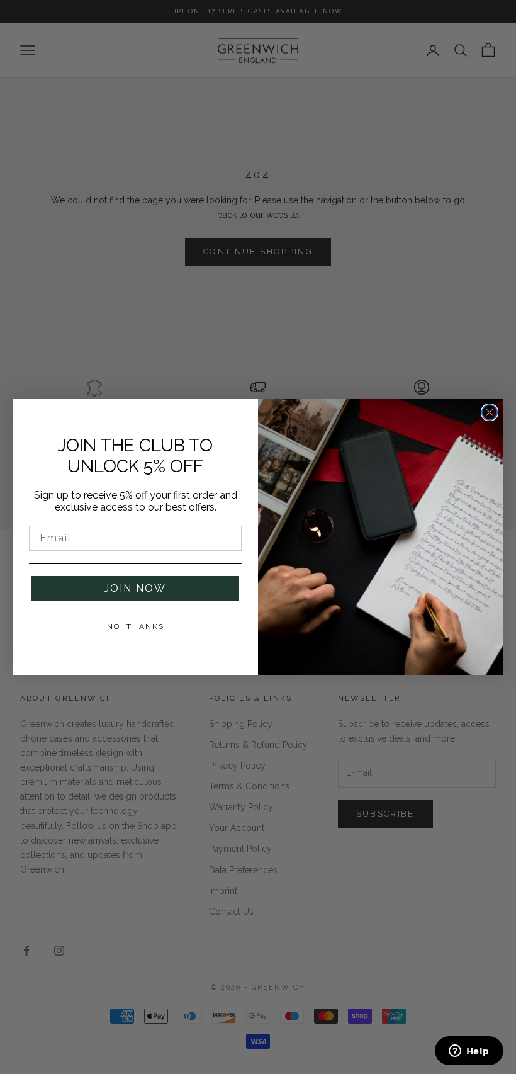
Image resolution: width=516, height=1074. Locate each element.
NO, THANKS (135, 626)
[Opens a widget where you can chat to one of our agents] (468, 1052)
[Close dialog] (489, 412)
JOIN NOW (135, 588)
